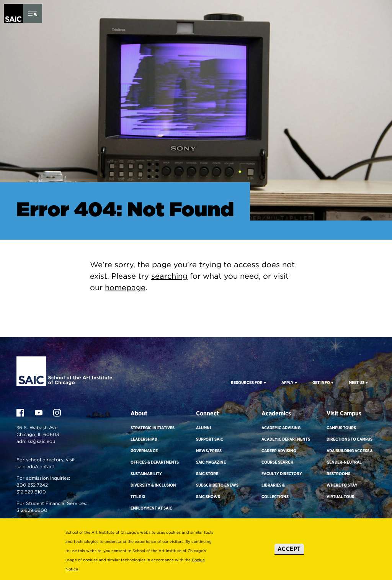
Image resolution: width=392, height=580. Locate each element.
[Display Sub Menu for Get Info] (331, 382)
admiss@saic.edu (35, 441)
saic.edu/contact (35, 466)
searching (169, 276)
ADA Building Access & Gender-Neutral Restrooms (350, 462)
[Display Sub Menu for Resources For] (264, 382)
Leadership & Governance (144, 444)
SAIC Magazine (211, 462)
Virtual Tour (340, 496)
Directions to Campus (349, 439)
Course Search (277, 462)
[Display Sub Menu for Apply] (295, 382)
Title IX (138, 496)
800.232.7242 (32, 485)
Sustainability (146, 473)
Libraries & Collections (275, 490)
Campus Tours (341, 427)
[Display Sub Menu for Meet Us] (366, 382)
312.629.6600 (31, 510)
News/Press (209, 450)
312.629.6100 (31, 492)
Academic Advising (281, 427)
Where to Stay (342, 485)
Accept (289, 548)
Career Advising (278, 450)
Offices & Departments (155, 462)
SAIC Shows (208, 496)
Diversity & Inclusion (153, 485)
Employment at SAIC (151, 508)
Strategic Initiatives (153, 427)
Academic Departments (285, 439)
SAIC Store (207, 473)
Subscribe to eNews (217, 485)
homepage (125, 287)
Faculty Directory (281, 473)
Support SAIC (209, 439)
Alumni (203, 427)
